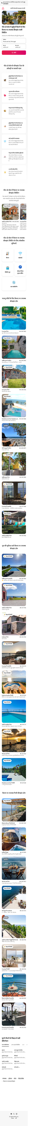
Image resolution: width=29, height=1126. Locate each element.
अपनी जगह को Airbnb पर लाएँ (17, 8)
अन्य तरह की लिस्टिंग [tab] (15, 1044)
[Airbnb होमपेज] (3, 8)
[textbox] (8, 47)
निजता (12, 1118)
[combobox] (14, 42)
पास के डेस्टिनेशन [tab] (5, 1044)
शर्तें (16, 1118)
